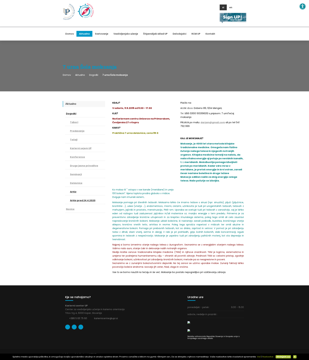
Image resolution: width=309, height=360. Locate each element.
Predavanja (77, 131)
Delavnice (76, 183)
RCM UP (196, 33)
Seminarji (76, 174)
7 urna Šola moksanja (115, 75)
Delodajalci (179, 33)
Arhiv (73, 191)
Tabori (74, 122)
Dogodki (93, 75)
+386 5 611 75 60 (78, 318)
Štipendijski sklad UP (155, 33)
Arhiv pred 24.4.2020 (82, 200)
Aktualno (84, 33)
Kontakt (210, 33)
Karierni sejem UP (81, 148)
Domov (69, 33)
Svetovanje (101, 33)
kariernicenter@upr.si (106, 318)
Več (259, 356)
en (230, 7)
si (223, 7)
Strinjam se (283, 356)
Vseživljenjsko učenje (125, 33)
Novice (70, 209)
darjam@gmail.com (213, 122)
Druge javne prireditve (84, 165)
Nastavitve (267, 356)
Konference (77, 157)
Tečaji (73, 139)
